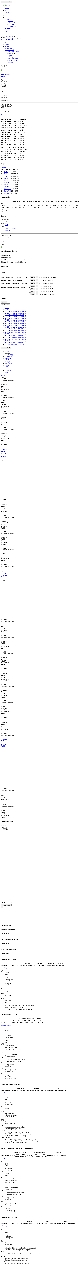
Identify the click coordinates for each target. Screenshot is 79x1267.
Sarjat (6, 7)
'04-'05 (33, 277)
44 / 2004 (15, 315)
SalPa (6, 172)
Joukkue (3, 39)
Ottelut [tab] (7, 46)
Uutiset (10, 21)
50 (6, 922)
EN (6, 31)
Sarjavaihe (9, 39)
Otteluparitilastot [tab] (13, 58)
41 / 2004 (15, 311)
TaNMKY (7, 187)
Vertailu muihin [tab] (13, 60)
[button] (39, 453)
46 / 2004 (15, 318)
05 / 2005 (15, 334)
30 (6, 917)
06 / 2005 (15, 336)
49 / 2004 (15, 323)
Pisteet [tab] (10, 55)
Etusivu (3, 36)
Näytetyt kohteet (6, 905)
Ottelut (7, 8)
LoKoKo (7, 180)
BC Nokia (7, 189)
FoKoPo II (7, 191)
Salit (6, 15)
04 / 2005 (15, 332)
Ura (5, 176)
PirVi (6, 174)
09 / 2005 (15, 341)
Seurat (6, 10)
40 (6, 920)
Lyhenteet (11, 24)
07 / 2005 (15, 337)
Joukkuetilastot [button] (9, 50)
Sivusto (7, 19)
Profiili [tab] (7, 44)
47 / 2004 (15, 320)
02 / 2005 (15, 330)
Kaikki (7, 308)
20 (6, 915)
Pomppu (6, 182)
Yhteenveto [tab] (8, 43)
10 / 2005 (15, 342)
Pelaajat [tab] (10, 62)
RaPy (6, 178)
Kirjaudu (7, 28)
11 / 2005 (15, 344)
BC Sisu (6, 193)
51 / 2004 (15, 327)
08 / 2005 (15, 339)
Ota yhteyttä (12, 26)
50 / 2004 (15, 325)
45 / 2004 (15, 316)
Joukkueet (8, 12)
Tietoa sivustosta (13, 22)
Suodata (4, 302)
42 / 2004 (15, 313)
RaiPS (6, 184)
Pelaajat (7, 14)
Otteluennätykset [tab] (13, 51)
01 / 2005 (15, 329)
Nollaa (3, 375)
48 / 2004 (15, 322)
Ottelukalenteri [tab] (9, 48)
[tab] (39, 388)
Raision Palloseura (10, 229)
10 (6, 913)
